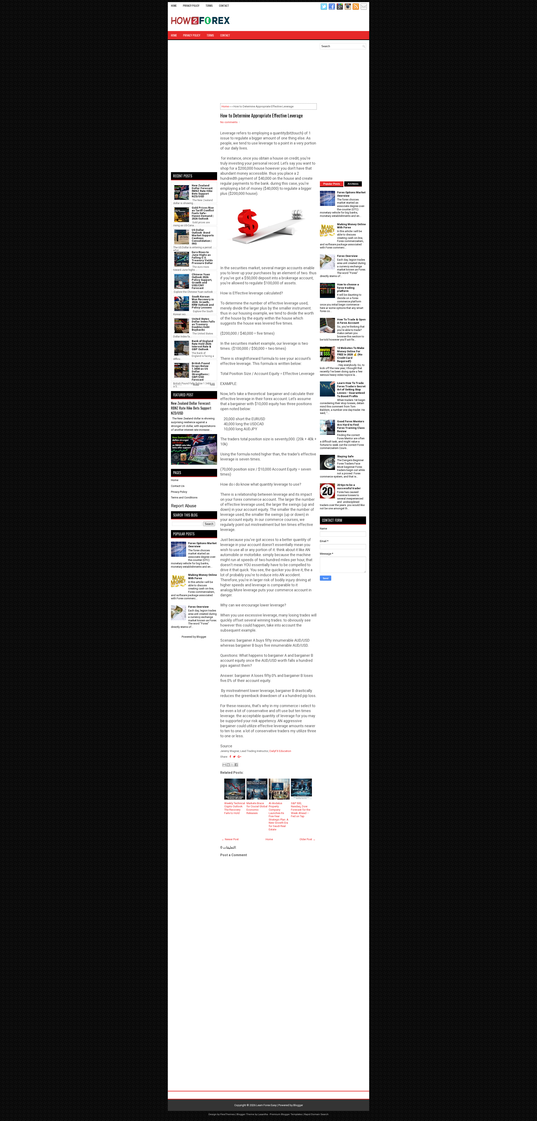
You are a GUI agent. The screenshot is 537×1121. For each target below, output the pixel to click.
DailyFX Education (280, 751)
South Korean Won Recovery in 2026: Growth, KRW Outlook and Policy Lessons (203, 302)
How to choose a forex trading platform (348, 288)
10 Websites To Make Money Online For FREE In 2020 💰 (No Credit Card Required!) (350, 354)
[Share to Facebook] (236, 765)
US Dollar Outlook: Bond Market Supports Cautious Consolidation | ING (203, 236)
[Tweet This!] (234, 756)
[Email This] (224, 765)
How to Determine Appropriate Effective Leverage (261, 115)
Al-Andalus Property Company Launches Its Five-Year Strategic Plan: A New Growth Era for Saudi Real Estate (278, 816)
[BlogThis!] (228, 765)
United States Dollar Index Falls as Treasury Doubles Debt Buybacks (203, 324)
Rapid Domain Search (316, 1114)
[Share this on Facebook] (230, 756)
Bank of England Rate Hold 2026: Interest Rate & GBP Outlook (202, 345)
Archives (353, 183)
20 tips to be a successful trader (349, 486)
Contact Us (177, 486)
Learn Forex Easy (266, 1105)
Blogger (201, 636)
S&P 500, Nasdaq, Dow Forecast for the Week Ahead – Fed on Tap (300, 810)
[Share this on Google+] (239, 756)
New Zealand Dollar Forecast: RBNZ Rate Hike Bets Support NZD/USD (202, 191)
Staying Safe (345, 456)
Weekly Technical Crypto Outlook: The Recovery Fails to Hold (234, 808)
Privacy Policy (191, 5)
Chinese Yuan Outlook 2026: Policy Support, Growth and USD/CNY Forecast (202, 281)
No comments (228, 122)
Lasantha (263, 1114)
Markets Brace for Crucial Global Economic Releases (256, 808)
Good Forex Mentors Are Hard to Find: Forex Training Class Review (351, 426)
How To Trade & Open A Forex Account (351, 321)
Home (174, 5)
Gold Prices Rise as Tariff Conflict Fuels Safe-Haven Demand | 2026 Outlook (203, 213)
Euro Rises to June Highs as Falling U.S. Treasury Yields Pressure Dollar (202, 258)
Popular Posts (331, 183)
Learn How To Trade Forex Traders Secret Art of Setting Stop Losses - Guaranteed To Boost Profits (351, 389)
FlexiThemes (227, 1114)
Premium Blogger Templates (286, 1114)
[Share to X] (232, 765)
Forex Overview (198, 606)
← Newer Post (230, 839)
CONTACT (224, 5)
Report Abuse (183, 505)
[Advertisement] (317, 20)
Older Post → (307, 839)
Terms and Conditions (184, 497)
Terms (209, 5)
